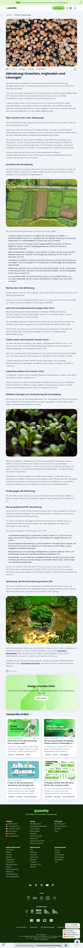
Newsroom (33, 852)
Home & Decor (10, 862)
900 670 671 (12, 833)
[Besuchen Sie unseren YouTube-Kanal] (47, 885)
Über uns (57, 850)
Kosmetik (9, 854)
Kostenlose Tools (35, 864)
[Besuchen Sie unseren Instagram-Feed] (41, 885)
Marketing (9, 857)
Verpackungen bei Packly (30, 663)
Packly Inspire (34, 857)
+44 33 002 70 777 (14, 826)
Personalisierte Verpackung (38, 826)
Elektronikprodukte (11, 864)
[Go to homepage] (11, 8)
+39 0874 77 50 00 (14, 828)
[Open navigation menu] (75, 8)
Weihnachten (10, 871)
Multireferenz (34, 838)
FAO (38, 236)
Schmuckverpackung (12, 869)
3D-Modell (57, 828)
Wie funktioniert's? (35, 824)
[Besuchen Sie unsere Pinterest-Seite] (52, 885)
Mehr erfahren (72, 2)
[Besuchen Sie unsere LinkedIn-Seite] (30, 885)
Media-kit (33, 867)
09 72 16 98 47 (12, 831)
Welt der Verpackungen (15, 738)
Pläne (56, 831)
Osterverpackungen (12, 874)
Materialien (33, 833)
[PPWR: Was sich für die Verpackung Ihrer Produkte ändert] (23, 728)
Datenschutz (33, 927)
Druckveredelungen (36, 836)
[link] (23, 15)
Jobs (55, 862)
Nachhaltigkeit (58, 859)
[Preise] (41, 898)
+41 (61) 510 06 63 (13, 836)
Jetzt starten (58, 8)
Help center (33, 854)
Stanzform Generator (60, 826)
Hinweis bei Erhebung (25, 945)
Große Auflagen (35, 828)
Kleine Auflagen (35, 831)
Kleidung (8, 867)
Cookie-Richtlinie (21, 927)
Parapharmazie (10, 859)
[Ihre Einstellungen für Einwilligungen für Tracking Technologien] (3, 944)
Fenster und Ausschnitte (37, 841)
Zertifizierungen (59, 857)
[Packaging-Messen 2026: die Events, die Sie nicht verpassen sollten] (59, 770)
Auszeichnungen (59, 854)
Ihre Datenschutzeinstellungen (49, 945)
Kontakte (57, 852)
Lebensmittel (10, 850)
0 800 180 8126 (12, 824)
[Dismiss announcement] (80, 3)
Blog (10, 15)
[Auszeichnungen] (41, 911)
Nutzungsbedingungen (47, 927)
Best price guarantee (36, 843)
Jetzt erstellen (41, 698)
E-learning (33, 862)
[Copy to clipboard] (75, 69)
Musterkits (33, 859)
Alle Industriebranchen (12, 876)
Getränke (8, 852)
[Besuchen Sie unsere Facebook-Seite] (35, 885)
